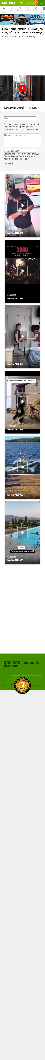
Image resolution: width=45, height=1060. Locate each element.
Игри (12, 11)
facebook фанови (21, 664)
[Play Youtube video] (22, 88)
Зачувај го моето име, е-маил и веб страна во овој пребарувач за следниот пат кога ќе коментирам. (21, 126)
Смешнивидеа (4, 11)
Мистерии (20, 11)
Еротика (36, 11)
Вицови (28, 11)
